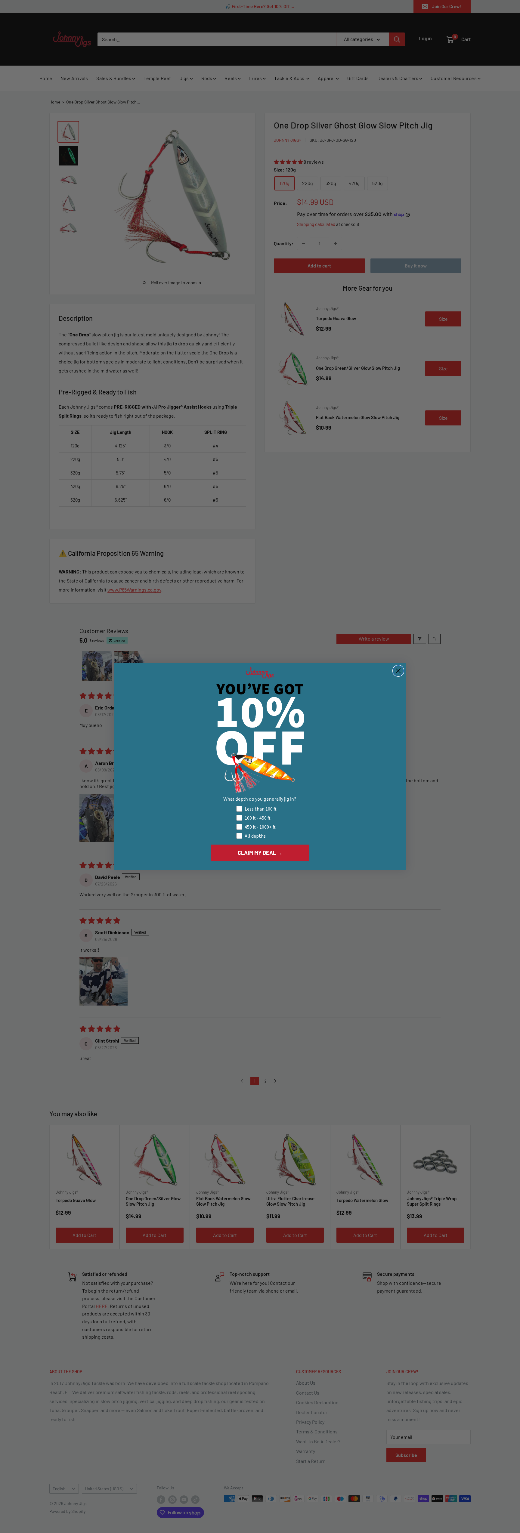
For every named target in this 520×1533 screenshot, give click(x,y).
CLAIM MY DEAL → (260, 852)
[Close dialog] (398, 671)
